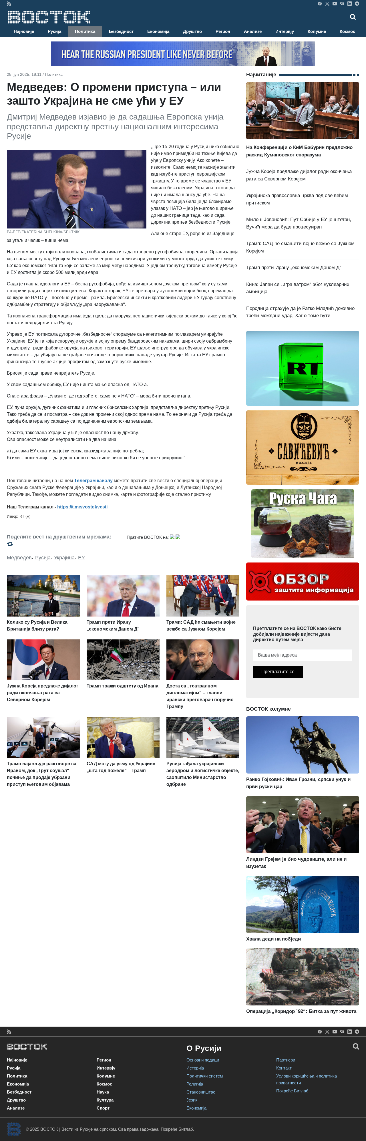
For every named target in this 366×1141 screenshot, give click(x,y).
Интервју (284, 31)
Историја (195, 1068)
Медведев (19, 557)
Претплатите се (278, 671)
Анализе (253, 31)
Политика (85, 31)
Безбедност (121, 31)
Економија (158, 31)
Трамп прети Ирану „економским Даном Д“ (293, 267)
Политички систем (204, 1076)
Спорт (103, 1108)
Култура (105, 1100)
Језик (191, 1100)
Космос (347, 31)
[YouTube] (335, 3)
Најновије (24, 31)
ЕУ (81, 557)
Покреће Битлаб (292, 1090)
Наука (103, 1092)
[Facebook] (320, 3)
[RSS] (9, 3)
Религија (194, 1084)
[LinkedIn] (349, 3)
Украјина (64, 557)
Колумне (317, 31)
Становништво (200, 1092)
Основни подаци (202, 1059)
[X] (327, 3)
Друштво (192, 31)
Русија (54, 31)
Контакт (284, 1068)
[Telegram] (357, 3)
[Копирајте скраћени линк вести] (63, 544)
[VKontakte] (342, 3)
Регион (223, 31)
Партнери (285, 1059)
